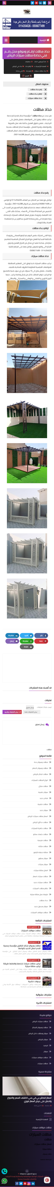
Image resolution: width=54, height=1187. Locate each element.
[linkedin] (40, 3)
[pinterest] (36, 3)
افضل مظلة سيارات (41, 870)
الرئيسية (43, 40)
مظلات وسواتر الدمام (40, 768)
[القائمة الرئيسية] (6, 40)
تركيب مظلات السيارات (42, 263)
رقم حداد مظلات (36, 89)
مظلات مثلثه (43, 846)
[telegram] (44, 3)
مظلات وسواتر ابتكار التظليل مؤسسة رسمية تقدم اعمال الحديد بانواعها (22, 947)
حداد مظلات (43, 900)
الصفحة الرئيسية (41, 66)
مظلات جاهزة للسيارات (39, 828)
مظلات (49, 749)
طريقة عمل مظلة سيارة (39, 894)
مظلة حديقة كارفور (40, 852)
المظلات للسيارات (17, 215)
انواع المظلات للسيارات (39, 780)
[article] (27, 662)
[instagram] (29, 1183)
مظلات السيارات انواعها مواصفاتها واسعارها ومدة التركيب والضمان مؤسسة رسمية (27, 1177)
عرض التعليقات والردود (11, 712)
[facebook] (17, 1183)
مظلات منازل (43, 786)
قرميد (45, 1045)
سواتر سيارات (43, 864)
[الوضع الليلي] (47, 1180)
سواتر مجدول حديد (41, 906)
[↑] (27, 1171)
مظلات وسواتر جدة (41, 762)
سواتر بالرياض (43, 1039)
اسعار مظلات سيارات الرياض (38, 816)
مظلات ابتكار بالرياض (40, 774)
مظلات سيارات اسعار (40, 876)
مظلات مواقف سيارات (40, 1057)
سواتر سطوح (43, 858)
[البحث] (4, 3)
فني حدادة (19, 71)
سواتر (46, 1051)
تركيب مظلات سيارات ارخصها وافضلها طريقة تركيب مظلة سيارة (22, 965)
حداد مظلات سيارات (40, 71)
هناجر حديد (44, 798)
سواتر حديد (44, 810)
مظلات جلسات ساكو (40, 834)
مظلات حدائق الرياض (40, 822)
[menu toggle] (49, 3)
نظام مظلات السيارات (40, 888)
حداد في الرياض (17, 66)
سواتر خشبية (43, 792)
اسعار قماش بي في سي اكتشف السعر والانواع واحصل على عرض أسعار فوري (29, 1099)
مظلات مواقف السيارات (39, 912)
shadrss (47, 1105)
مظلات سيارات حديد (41, 882)
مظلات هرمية (43, 840)
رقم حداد (28, 71)
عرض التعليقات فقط (31, 712)
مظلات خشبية (43, 804)
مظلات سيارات (42, 1063)
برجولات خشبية (34, 981)
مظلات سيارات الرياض (40, 1021)
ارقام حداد (28, 66)
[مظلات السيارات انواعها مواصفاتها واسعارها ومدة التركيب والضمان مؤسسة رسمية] (27, 11)
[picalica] (37, 1183)
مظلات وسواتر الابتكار (40, 1027)
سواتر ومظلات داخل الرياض (38, 1033)
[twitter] (32, 3)
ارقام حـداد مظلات (35, 93)
